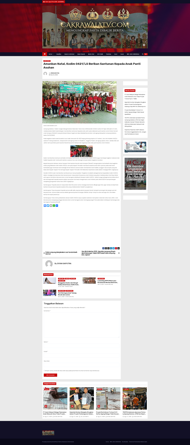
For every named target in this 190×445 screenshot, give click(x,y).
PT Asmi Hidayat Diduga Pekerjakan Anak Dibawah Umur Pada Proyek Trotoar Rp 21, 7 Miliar (135, 97)
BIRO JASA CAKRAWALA (133, 54)
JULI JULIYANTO (84, 416)
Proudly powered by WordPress (50, 441)
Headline (58, 54)
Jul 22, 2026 (61, 286)
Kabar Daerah (81, 54)
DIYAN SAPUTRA (55, 73)
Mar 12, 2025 (61, 296)
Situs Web (47, 361)
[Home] (44, 54)
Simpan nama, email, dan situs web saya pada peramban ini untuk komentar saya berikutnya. (72, 371)
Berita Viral (91, 54)
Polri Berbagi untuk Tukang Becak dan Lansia (67, 294)
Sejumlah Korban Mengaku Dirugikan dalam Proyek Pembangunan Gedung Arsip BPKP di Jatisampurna (135, 104)
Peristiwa (108, 54)
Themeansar (71, 441)
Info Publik (100, 54)
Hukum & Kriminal (69, 54)
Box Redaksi (125, 441)
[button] (142, 54)
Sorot (115, 54)
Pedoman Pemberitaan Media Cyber (138, 441)
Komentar (47, 311)
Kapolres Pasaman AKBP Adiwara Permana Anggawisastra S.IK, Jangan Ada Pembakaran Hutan (135, 132)
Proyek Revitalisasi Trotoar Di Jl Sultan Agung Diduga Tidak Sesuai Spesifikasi (134, 112)
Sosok (122, 54)
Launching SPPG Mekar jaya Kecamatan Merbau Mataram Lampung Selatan (107, 282)
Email (46, 351)
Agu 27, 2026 (48, 416)
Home (50, 54)
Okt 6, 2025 (101, 284)
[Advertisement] (81, 227)
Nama (46, 342)
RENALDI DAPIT (69, 286)
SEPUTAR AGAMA (69, 290)
